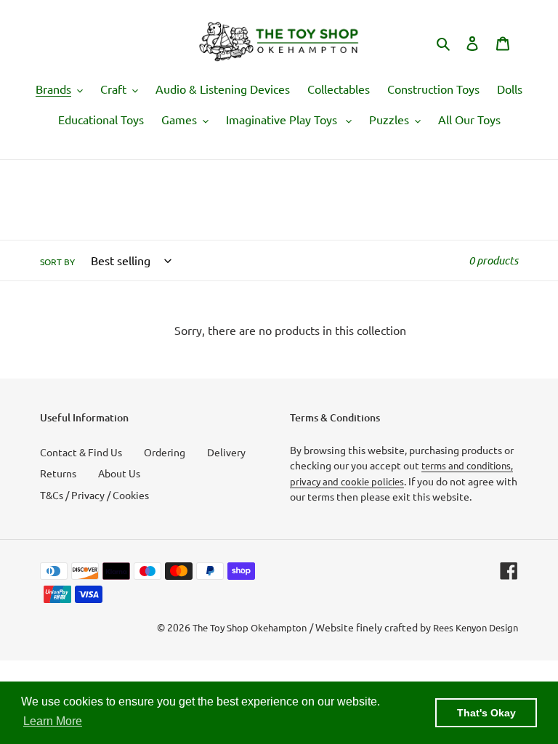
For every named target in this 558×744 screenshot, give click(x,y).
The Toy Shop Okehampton (250, 627)
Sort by (57, 261)
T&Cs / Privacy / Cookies (94, 494)
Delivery (226, 451)
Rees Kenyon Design (475, 627)
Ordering (164, 451)
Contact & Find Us (81, 451)
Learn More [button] (52, 721)
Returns (58, 473)
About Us (119, 473)
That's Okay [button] (486, 713)
